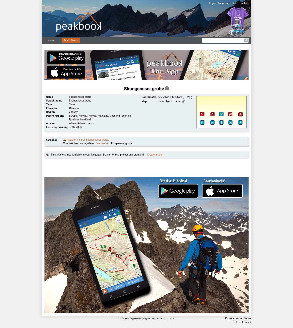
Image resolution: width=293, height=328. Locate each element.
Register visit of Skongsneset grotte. (88, 139)
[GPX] (192, 96)
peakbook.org (139, 318)
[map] (183, 100)
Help (234, 3)
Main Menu (71, 40)
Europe (73, 115)
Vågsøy (73, 111)
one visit (101, 143)
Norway (83, 115)
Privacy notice (233, 318)
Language (223, 3)
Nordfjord (85, 119)
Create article (154, 154)
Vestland (115, 115)
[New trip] (64, 139)
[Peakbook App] (146, 65)
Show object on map (169, 101)
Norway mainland (98, 115)
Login (212, 3)
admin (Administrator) (81, 123)
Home (50, 40)
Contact (244, 3)
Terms (247, 318)
